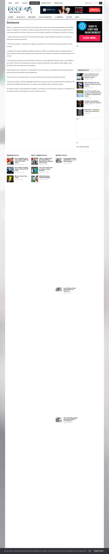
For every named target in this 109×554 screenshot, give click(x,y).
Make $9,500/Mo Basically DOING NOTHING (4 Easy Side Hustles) (92, 84)
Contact (25, 3)
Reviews (10, 17)
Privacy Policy (46, 3)
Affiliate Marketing (45, 17)
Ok (90, 551)
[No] (107, 551)
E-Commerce (59, 17)
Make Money (32, 17)
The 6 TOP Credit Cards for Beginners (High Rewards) (46, 169)
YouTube (69, 17)
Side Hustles (21, 17)
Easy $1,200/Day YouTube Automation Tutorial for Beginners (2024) (91, 75)
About (17, 3)
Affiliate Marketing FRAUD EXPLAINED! (44, 176)
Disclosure (34, 3)
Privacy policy (98, 551)
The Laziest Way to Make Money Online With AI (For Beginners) (71, 419)
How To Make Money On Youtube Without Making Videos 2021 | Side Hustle (21, 160)
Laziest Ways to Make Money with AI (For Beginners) (70, 289)
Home (10, 3)
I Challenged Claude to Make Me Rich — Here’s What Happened (70, 160)
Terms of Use (58, 3)
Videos (77, 17)
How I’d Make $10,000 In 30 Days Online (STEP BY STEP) (21, 169)
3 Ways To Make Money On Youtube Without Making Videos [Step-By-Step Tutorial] (46, 160)
